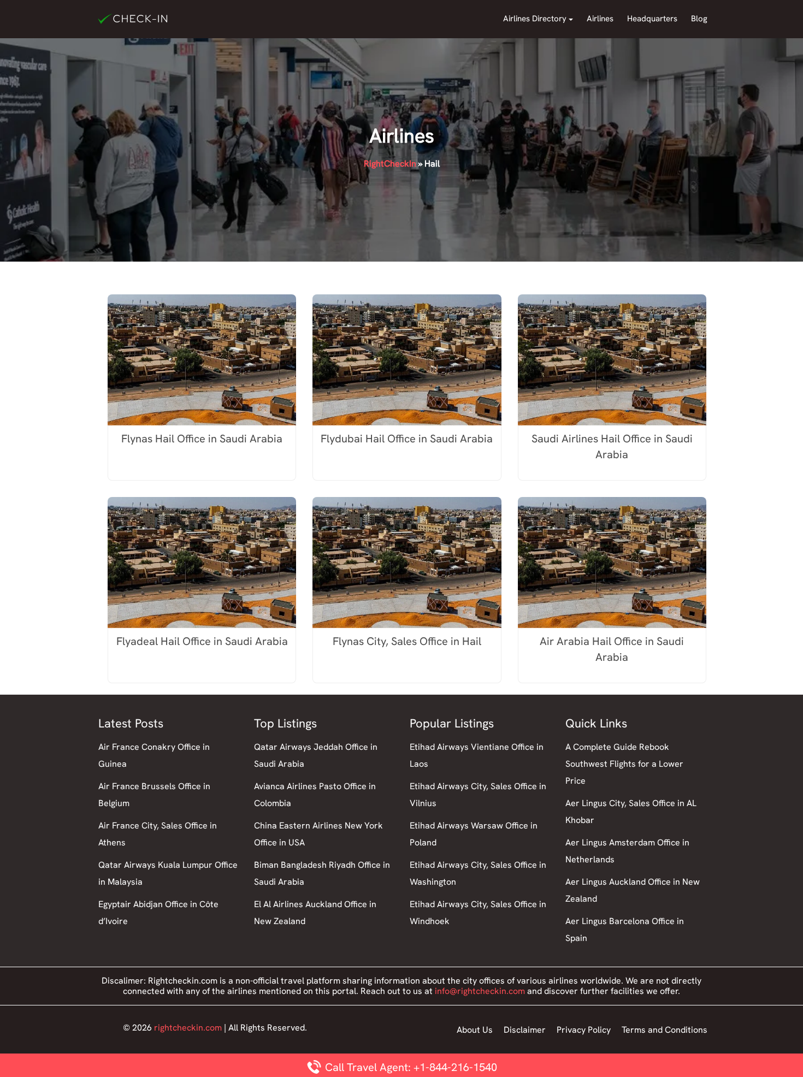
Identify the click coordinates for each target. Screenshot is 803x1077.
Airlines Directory (534, 18)
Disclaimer (525, 1029)
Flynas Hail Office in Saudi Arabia (201, 438)
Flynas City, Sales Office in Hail (407, 641)
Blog (699, 18)
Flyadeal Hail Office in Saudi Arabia (202, 641)
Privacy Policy (584, 1029)
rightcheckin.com (188, 1027)
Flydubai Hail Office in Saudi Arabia (407, 438)
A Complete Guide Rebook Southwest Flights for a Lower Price (624, 763)
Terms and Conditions (664, 1029)
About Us (475, 1029)
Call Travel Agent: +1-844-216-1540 (409, 1067)
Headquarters (652, 18)
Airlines (600, 18)
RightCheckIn (390, 163)
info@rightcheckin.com (480, 991)
